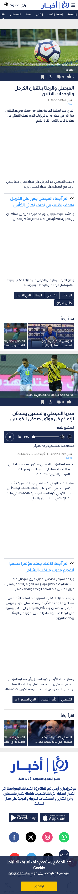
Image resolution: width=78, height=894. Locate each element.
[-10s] (62, 436)
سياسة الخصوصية (19, 873)
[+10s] (69, 436)
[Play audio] (10, 437)
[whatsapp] (64, 837)
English (14, 5)
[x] (31, 837)
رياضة (69, 104)
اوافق (39, 886)
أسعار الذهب (55, 14)
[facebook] (14, 837)
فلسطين (15, 14)
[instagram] (47, 837)
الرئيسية (72, 14)
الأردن (39, 14)
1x (19, 436)
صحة (28, 14)
